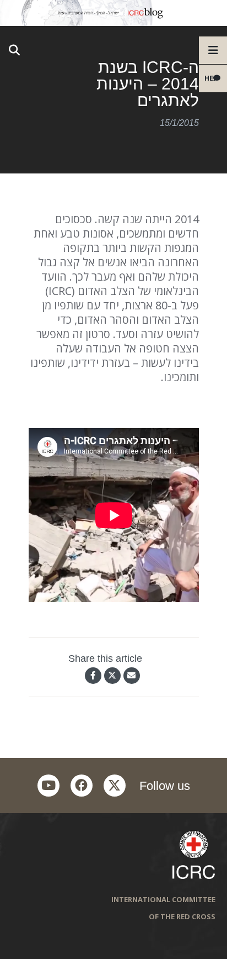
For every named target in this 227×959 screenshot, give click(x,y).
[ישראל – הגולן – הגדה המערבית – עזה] (113, 13)
